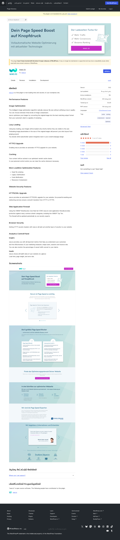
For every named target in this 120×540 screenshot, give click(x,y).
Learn (51, 511)
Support (52, 513)
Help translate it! (72, 14)
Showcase (32, 511)
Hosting (9, 516)
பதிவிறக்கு (107, 71)
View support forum (86, 173)
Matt (95, 513)
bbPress (96, 516)
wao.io (23, 72)
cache (103, 114)
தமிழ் (25, 529)
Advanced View (85, 126)
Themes (31, 513)
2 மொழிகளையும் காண (105, 110)
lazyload (108, 118)
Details (13, 80)
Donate (74, 516)
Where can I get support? (17, 475)
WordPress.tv (54, 519)
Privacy (9, 519)
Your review (84, 158)
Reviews (22, 80)
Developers (53, 516)
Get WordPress (112, 3)
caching (108, 114)
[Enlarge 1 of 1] (73, 269)
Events (74, 513)
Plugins (31, 516)
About (9, 511)
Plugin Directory (11, 9)
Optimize (108, 121)
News (8, 513)
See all (109, 158)
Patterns (31, 519)
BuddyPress (97, 519)
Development (44, 80)
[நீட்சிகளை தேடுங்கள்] (25, 20)
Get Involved (75, 511)
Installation (32, 80)
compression (101, 118)
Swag (74, 519)
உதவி (109, 80)
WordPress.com (98, 511)
